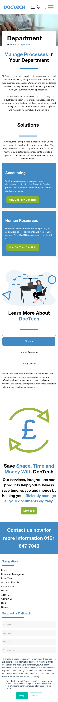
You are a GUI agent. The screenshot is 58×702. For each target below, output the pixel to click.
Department (25, 44)
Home (13, 44)
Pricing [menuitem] (5, 590)
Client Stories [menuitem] (8, 586)
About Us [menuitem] (6, 594)
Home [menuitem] (4, 570)
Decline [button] (35, 695)
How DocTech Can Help (22, 199)
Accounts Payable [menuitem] (10, 582)
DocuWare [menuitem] (7, 578)
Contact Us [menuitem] (7, 598)
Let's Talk (29, 510)
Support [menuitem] (5, 607)
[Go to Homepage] (17, 7)
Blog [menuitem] (4, 603)
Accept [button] (22, 695)
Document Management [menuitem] (13, 574)
